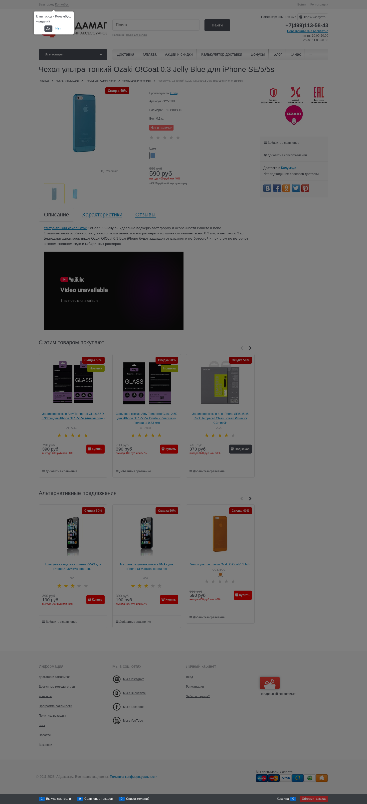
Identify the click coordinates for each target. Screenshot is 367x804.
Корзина (283, 799)
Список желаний (138, 799)
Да (48, 28)
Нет (58, 28)
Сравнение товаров (98, 799)
